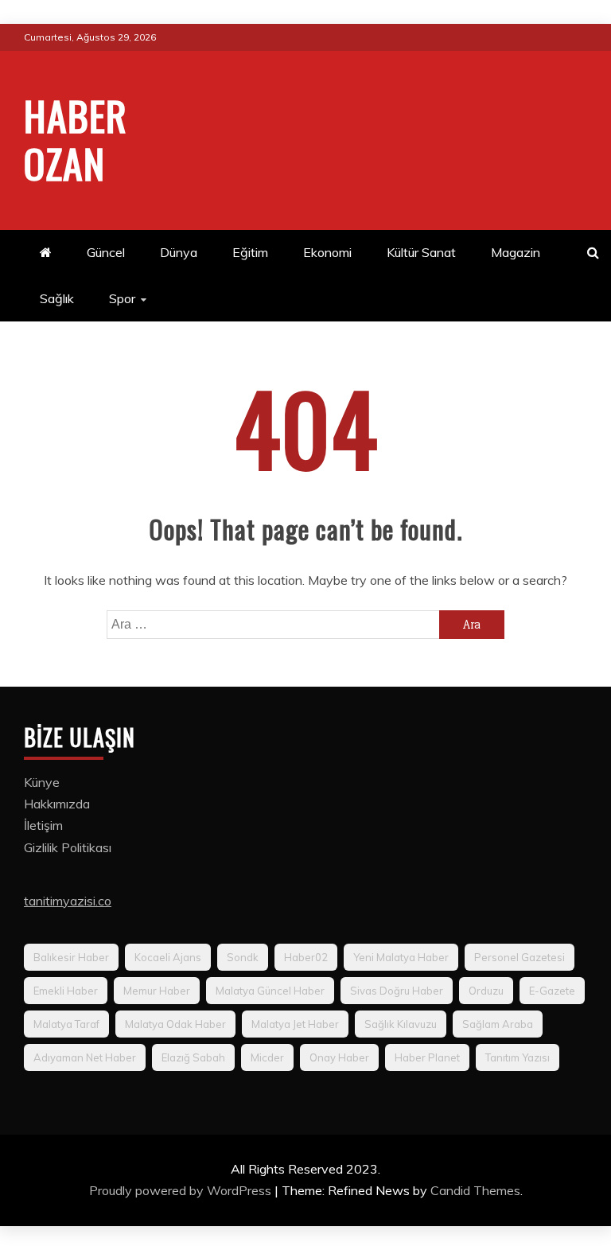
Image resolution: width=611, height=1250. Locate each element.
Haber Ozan (75, 138)
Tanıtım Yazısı (517, 1057)
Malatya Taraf (66, 1024)
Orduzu (486, 990)
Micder (267, 1057)
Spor (122, 298)
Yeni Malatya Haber (401, 957)
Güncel (106, 252)
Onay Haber (339, 1057)
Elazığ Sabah (193, 1057)
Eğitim (250, 252)
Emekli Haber (65, 990)
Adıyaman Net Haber (84, 1057)
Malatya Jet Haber (295, 1024)
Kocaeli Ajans (167, 957)
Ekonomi (327, 252)
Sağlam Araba (497, 1024)
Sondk (243, 957)
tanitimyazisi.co (67, 901)
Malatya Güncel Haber (270, 990)
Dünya (178, 252)
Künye (42, 782)
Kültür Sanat (421, 252)
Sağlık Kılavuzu (400, 1024)
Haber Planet (427, 1057)
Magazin (515, 252)
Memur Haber (156, 990)
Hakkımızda (57, 804)
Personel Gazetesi (519, 957)
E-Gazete (552, 990)
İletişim (43, 825)
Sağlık (57, 298)
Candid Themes (475, 1190)
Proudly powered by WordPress (181, 1190)
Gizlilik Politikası (67, 847)
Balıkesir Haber (71, 957)
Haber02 (306, 957)
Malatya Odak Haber (175, 1024)
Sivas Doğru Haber (396, 990)
